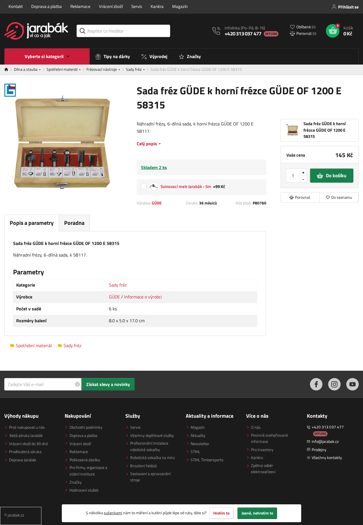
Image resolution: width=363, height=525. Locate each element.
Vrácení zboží (111, 6)
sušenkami (113, 513)
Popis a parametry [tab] (32, 222)
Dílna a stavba (26, 69)
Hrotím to (221, 513)
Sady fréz (134, 69)
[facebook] (316, 384)
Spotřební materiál (62, 69)
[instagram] (334, 384)
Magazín (180, 6)
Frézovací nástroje (102, 69)
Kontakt (16, 6)
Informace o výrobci (143, 296)
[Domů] (9, 70)
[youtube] (352, 384)
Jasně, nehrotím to (257, 513)
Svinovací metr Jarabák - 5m (186, 186)
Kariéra (157, 6)
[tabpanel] (135, 283)
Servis (136, 6)
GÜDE (157, 203)
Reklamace (80, 6)
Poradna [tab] (74, 222)
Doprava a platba (46, 6)
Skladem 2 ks (154, 167)
